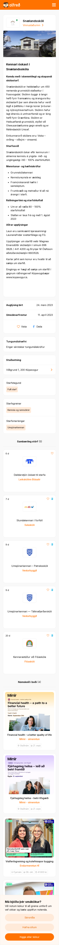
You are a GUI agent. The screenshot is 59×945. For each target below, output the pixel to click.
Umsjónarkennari (16, 427)
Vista (24, 326)
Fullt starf (12, 389)
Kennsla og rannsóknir (19, 410)
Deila (39, 326)
